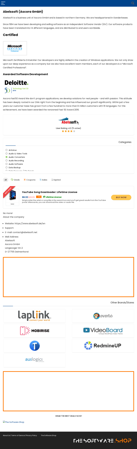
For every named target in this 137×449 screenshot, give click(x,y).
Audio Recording (16, 160)
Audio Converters (17, 157)
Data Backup (15, 167)
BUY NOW (121, 197)
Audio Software (16, 164)
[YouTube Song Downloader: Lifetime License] (12, 195)
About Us (6, 435)
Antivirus (13, 150)
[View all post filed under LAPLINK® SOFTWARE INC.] (34, 316)
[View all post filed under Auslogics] (34, 360)
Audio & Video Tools (18, 153)
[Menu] (3, 3)
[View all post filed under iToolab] (34, 345)
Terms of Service (18, 435)
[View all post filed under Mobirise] (34, 330)
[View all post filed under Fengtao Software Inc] (103, 316)
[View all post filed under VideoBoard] (103, 330)
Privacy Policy (31, 435)
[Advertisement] (68, 277)
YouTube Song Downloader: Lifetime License (49, 192)
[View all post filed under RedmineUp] (103, 345)
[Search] (133, 3)
